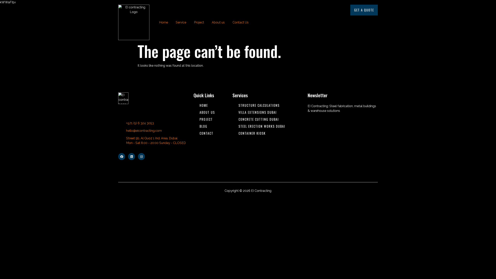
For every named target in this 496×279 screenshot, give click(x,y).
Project (199, 22)
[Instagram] (141, 156)
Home (163, 22)
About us (218, 22)
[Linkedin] (131, 156)
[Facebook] (121, 156)
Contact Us (240, 22)
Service (181, 22)
